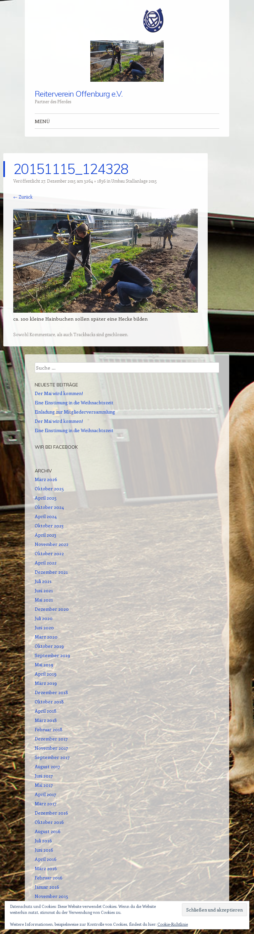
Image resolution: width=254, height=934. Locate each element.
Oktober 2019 (49, 646)
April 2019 (46, 674)
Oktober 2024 (49, 507)
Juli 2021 (43, 581)
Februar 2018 (49, 729)
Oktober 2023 (49, 525)
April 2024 (46, 516)
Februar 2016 (49, 877)
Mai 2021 (44, 600)
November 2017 (51, 748)
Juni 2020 (44, 627)
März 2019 (46, 683)
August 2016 (48, 831)
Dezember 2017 (51, 738)
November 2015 (51, 896)
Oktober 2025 (49, 488)
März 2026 (46, 479)
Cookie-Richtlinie (172, 924)
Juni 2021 (44, 590)
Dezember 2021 (51, 572)
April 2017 (45, 794)
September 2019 (52, 655)
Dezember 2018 (51, 692)
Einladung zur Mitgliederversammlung (75, 412)
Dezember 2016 (51, 813)
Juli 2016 (43, 840)
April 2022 (46, 562)
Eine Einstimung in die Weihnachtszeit (74, 402)
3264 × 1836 (95, 181)
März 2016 (46, 868)
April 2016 (46, 859)
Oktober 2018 (49, 701)
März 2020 (46, 637)
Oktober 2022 (49, 553)
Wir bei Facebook (56, 447)
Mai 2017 (44, 785)
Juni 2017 (44, 776)
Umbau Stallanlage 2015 (134, 181)
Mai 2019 (44, 664)
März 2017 (46, 803)
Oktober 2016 (49, 822)
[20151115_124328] (105, 310)
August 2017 (47, 766)
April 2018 (46, 711)
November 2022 (51, 544)
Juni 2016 (44, 850)
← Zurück (22, 197)
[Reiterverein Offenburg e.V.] (127, 20)
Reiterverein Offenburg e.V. (78, 94)
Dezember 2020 (52, 609)
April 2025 (46, 498)
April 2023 (45, 535)
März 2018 (46, 720)
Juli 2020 (44, 618)
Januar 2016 (47, 887)
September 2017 (52, 757)
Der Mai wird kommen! (59, 393)
